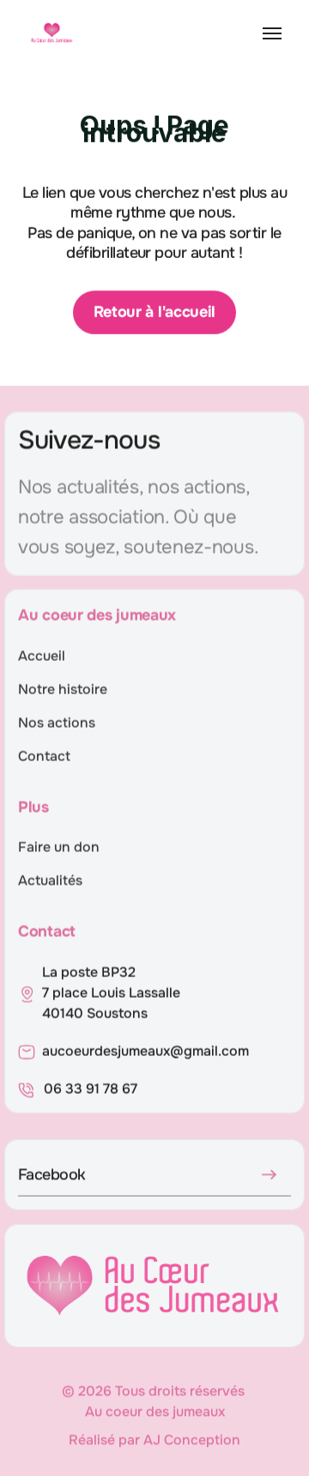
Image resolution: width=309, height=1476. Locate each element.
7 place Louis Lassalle (113, 993)
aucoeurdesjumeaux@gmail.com (145, 1051)
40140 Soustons (95, 1014)
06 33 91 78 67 (90, 1089)
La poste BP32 (89, 972)
